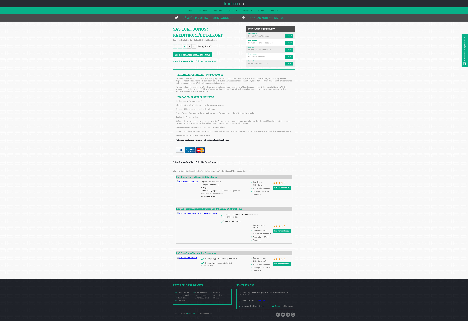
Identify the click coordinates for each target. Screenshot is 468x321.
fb (277, 315)
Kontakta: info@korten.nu (464, 48)
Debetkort (247, 11)
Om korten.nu (260, 300)
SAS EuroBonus (252, 61)
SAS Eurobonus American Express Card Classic (200, 208)
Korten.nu (191, 313)
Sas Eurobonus (208, 253)
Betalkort (218, 11)
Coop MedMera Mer (256, 57)
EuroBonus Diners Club (258, 64)
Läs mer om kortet (281, 188)
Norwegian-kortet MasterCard (260, 43)
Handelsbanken (183, 298)
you (292, 315)
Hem (190, 11)
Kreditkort (203, 11)
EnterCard (251, 47)
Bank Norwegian (252, 40)
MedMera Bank (252, 54)
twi (282, 315)
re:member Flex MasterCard (259, 50)
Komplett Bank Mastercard (259, 36)
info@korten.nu (287, 306)
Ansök (289, 36)
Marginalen (217, 295)
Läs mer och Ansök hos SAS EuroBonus (192, 54)
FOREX (216, 298)
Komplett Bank (252, 33)
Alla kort (274, 11)
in (287, 315)
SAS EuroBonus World (187, 253)
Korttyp (261, 11)
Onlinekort (232, 11)
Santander (181, 301)
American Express (202, 298)
